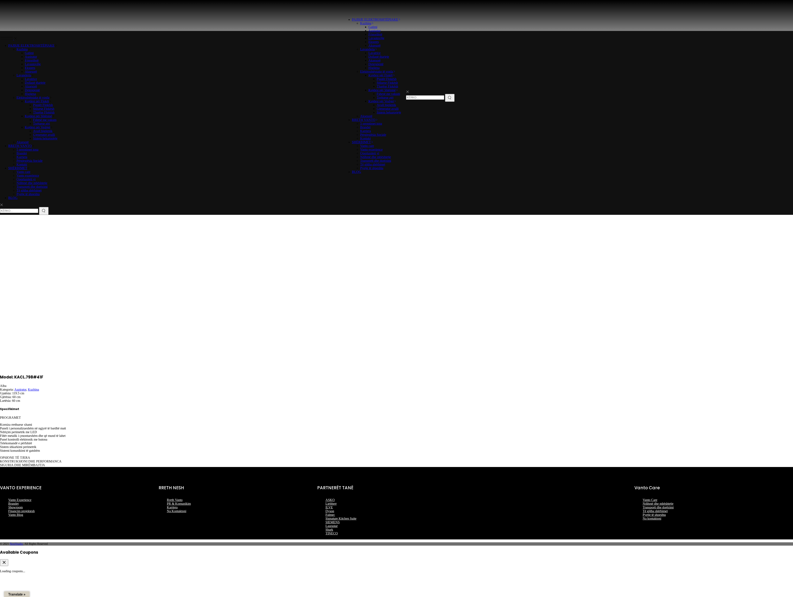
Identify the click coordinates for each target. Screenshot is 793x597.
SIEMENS (332, 522)
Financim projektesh (21, 511)
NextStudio (16, 543)
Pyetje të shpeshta (654, 515)
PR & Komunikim (179, 503)
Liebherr (331, 503)
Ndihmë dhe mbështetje (658, 503)
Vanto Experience (19, 500)
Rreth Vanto (175, 500)
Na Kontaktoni (176, 511)
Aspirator (20, 389)
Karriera (172, 507)
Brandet (13, 503)
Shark (329, 529)
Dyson (329, 511)
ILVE (329, 507)
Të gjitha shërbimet (655, 511)
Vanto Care (650, 500)
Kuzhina (33, 389)
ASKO (330, 500)
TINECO (331, 533)
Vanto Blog (15, 515)
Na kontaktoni (652, 518)
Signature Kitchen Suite (340, 518)
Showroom (15, 507)
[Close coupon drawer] (4, 562)
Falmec (330, 515)
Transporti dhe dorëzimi (658, 507)
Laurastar (331, 526)
